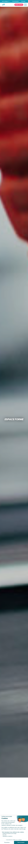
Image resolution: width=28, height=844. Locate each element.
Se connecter (15, 1)
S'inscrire (23, 1)
